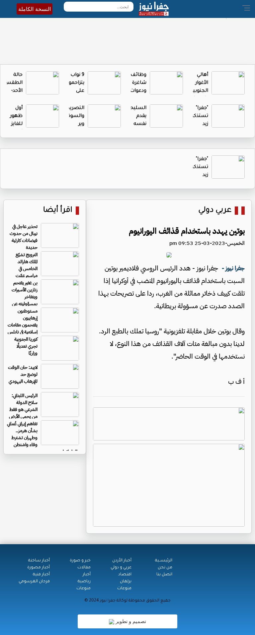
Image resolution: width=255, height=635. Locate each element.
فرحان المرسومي (34, 581)
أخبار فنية (41, 574)
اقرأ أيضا (57, 210)
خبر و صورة (80, 560)
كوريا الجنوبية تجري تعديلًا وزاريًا (26, 346)
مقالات (84, 567)
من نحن (165, 567)
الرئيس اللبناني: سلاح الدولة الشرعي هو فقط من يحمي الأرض (23, 406)
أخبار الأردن (121, 560)
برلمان (125, 581)
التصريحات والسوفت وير (72, 116)
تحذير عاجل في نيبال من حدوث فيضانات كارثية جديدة (24, 237)
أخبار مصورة (38, 567)
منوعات (124, 588)
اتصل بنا (164, 574)
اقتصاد (124, 574)
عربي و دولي (121, 567)
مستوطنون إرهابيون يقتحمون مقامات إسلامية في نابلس (23, 321)
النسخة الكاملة (34, 9)
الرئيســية (163, 560)
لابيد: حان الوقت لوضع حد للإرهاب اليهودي (23, 374)
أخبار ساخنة (39, 560)
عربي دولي (214, 210)
